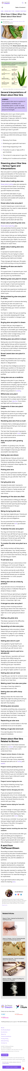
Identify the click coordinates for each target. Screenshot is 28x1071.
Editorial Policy (5, 1041)
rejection (15, 401)
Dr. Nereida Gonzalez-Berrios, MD (17, 21)
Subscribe (4, 1055)
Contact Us (4, 1043)
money (19, 761)
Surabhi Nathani (19, 892)
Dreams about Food (9, 11)
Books (2, 1027)
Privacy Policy (4, 1038)
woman (10, 747)
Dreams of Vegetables (20, 11)
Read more (4, 905)
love (16, 523)
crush (19, 433)
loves (16, 816)
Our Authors (4, 1032)
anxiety (18, 391)
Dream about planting (7, 226)
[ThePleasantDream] (6, 2)
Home (2, 11)
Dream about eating (7, 184)
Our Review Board (5, 1030)
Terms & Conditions (6, 1036)
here (14, 882)
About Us (3, 1034)
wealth (3, 763)
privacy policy (5, 1063)
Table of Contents (20, 7)
